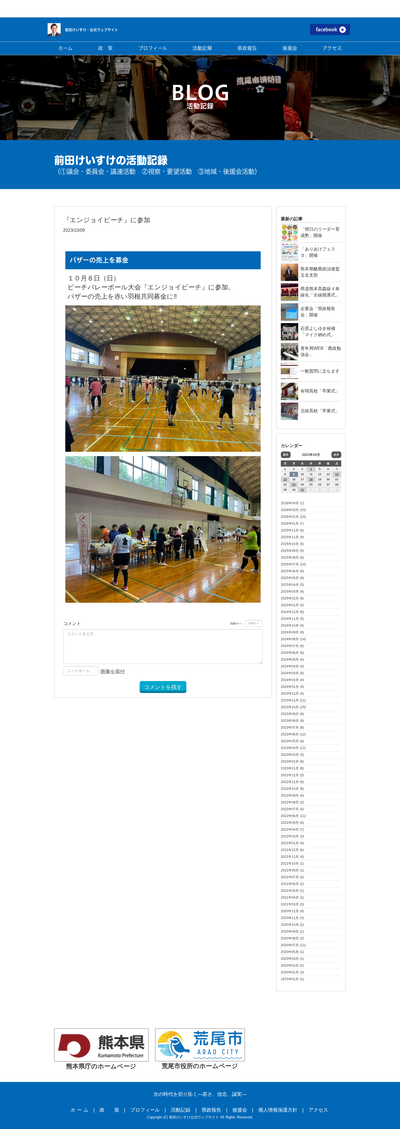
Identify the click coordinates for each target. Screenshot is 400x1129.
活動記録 (180, 1110)
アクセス (318, 1110)
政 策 (109, 1110)
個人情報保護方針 (277, 1110)
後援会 (239, 1110)
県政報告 (211, 1110)
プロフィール (145, 1110)
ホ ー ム (79, 1110)
